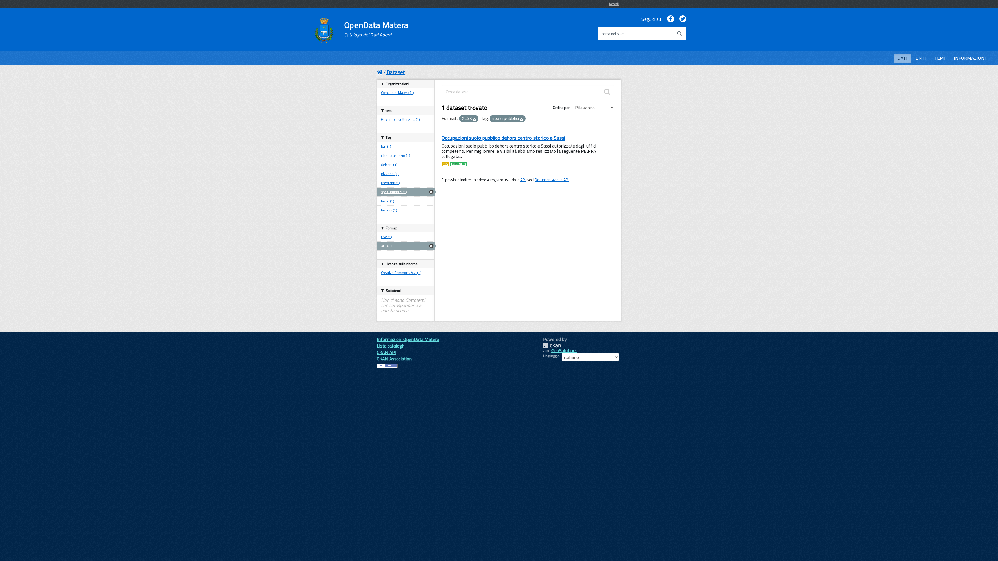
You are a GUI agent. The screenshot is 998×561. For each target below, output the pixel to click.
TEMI (940, 58)
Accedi (614, 3)
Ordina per (561, 107)
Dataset (396, 72)
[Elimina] (474, 119)
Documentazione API (552, 180)
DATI (902, 58)
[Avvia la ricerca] (679, 33)
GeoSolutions (564, 350)
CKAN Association (394, 358)
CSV (445, 164)
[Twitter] (682, 19)
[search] (607, 92)
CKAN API (386, 352)
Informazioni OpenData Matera (408, 339)
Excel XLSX (458, 164)
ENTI (921, 58)
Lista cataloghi (391, 345)
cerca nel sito (612, 33)
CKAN (552, 345)
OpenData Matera (376, 29)
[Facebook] (670, 19)
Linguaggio (551, 355)
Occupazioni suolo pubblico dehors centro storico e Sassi (503, 138)
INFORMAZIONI (970, 58)
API (523, 180)
